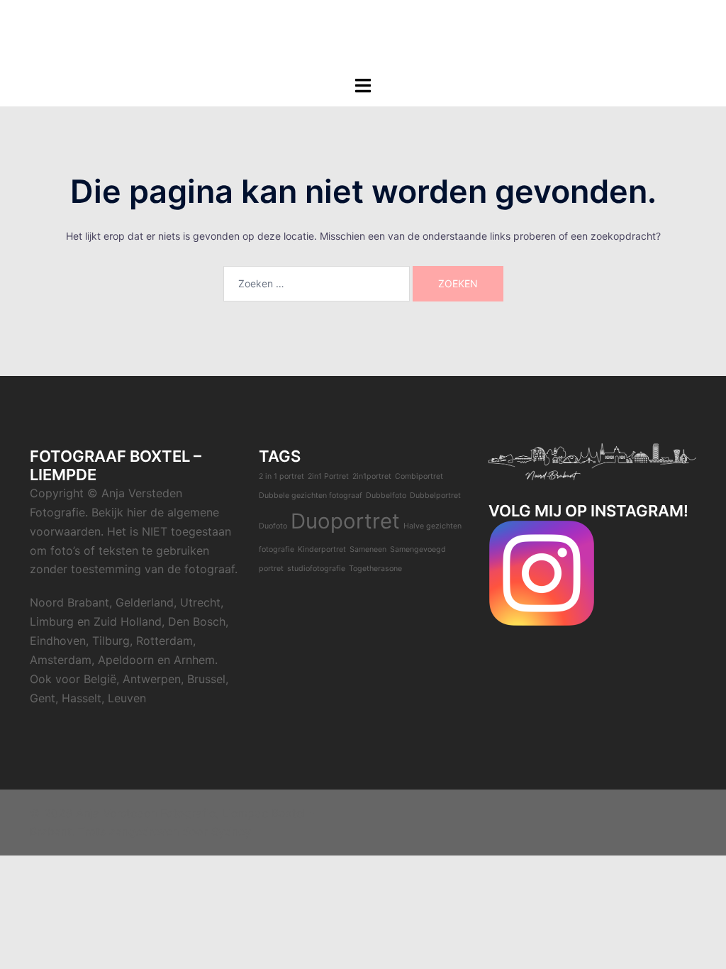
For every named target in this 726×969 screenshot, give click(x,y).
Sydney (231, 831)
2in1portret (371, 476)
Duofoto (273, 526)
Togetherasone (375, 568)
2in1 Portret (328, 476)
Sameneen (368, 549)
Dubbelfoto (386, 495)
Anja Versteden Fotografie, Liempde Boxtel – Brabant (363, 27)
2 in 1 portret (281, 476)
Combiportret (419, 476)
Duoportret (345, 521)
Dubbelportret (435, 495)
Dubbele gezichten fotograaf (310, 495)
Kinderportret (322, 549)
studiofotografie (316, 568)
